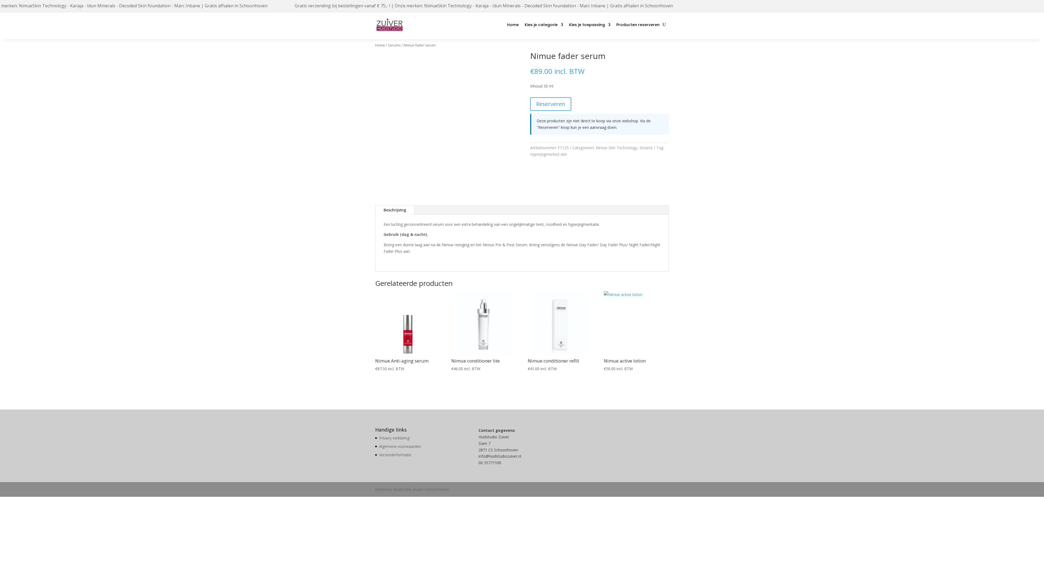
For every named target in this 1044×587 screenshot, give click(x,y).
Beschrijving (395, 210)
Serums (394, 45)
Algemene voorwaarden (400, 446)
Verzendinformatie (395, 454)
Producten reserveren (638, 24)
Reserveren (550, 104)
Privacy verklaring (394, 438)
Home (513, 24)
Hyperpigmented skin (548, 154)
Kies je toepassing (587, 24)
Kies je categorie (541, 24)
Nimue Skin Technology (616, 147)
